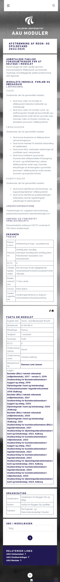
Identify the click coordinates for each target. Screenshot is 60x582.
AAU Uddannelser (16, 554)
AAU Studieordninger (18, 557)
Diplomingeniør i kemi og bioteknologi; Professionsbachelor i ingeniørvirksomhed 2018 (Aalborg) (27, 388)
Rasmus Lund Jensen (31, 364)
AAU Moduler (14, 560)
